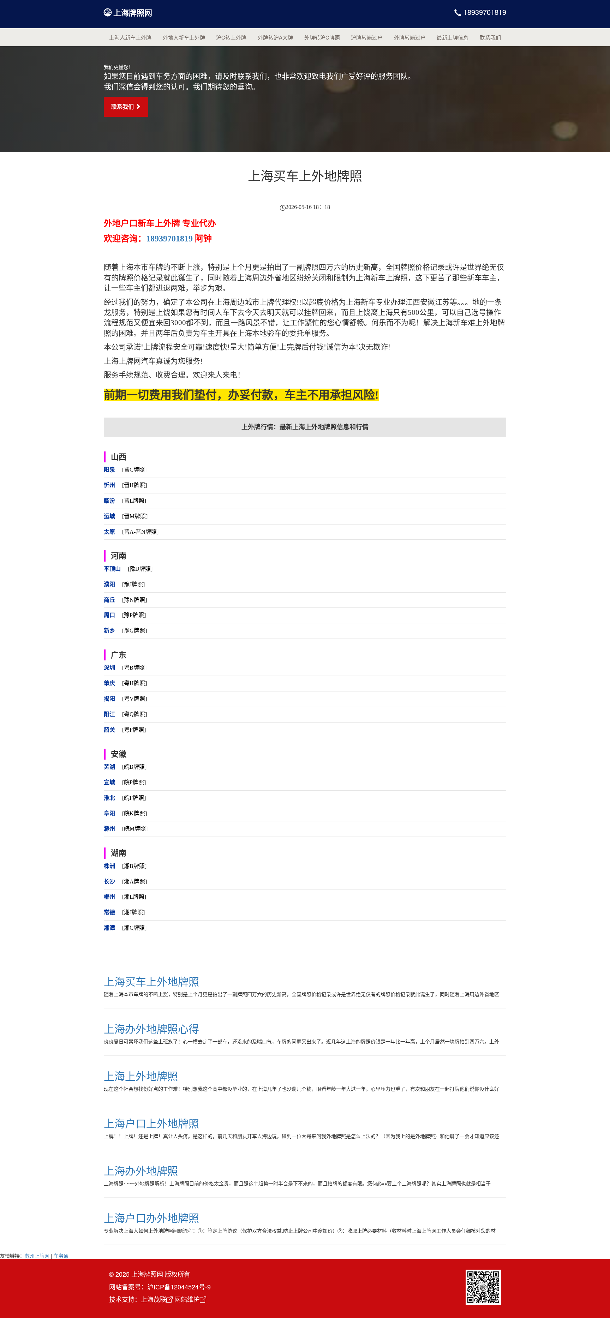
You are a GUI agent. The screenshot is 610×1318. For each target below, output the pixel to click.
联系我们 (490, 37)
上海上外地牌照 (141, 1075)
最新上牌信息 (452, 37)
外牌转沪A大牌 (275, 37)
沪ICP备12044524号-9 (179, 1286)
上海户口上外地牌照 (151, 1123)
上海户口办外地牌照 (151, 1217)
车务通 (61, 1255)
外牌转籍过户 (410, 37)
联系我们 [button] (123, 106)
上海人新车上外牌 (130, 37)
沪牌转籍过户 (367, 37)
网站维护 (187, 1299)
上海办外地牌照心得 (151, 1028)
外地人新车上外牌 (184, 37)
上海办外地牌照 (141, 1170)
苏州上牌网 (37, 1255)
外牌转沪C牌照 (322, 37)
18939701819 (483, 12)
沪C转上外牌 (231, 37)
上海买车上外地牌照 (151, 981)
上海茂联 (153, 1299)
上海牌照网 (132, 12)
